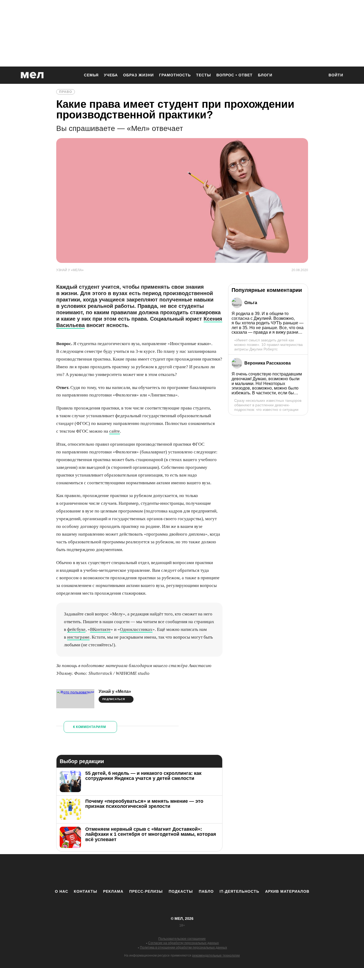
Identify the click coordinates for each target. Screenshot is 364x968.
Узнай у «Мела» (115, 691)
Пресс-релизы (146, 891)
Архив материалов (287, 891)
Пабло (206, 891)
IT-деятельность (239, 891)
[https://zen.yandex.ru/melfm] (152, 871)
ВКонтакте (100, 629)
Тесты (203, 75)
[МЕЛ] (32, 75)
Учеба (111, 75)
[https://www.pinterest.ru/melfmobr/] (196, 871)
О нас (61, 891)
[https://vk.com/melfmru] (167, 871)
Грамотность (175, 75)
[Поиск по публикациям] (318, 75)
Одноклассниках (136, 629)
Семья (91, 75)
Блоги (265, 75)
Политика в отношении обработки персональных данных (183, 947)
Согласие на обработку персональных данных (183, 943)
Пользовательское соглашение (182, 939)
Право (65, 92)
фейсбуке (76, 629)
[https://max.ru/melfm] (226, 871)
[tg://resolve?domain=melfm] (138, 871)
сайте (114, 431)
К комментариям (89, 727)
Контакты (85, 891)
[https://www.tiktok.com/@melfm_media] (182, 871)
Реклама (113, 891)
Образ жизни (138, 75)
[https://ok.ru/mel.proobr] (211, 871)
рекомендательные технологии (216, 955)
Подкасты (181, 891)
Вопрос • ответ (234, 75)
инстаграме (78, 637)
